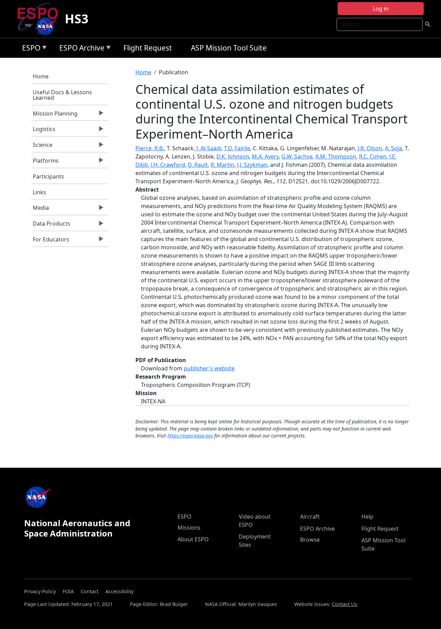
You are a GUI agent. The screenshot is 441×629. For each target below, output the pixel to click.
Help (367, 516)
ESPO (29, 49)
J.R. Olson (370, 148)
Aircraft (310, 516)
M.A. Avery (265, 156)
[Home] (40, 19)
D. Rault (198, 165)
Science (41, 146)
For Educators (50, 241)
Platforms (45, 162)
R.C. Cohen (373, 156)
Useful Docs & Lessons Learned (62, 94)
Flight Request (147, 48)
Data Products (50, 225)
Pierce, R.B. (149, 148)
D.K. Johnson (232, 156)
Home (41, 76)
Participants (48, 176)
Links (39, 192)
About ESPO (193, 539)
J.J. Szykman (252, 165)
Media (40, 209)
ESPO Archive (80, 49)
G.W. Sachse (296, 156)
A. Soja (393, 148)
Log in (381, 8)
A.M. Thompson (335, 156)
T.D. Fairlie (237, 148)
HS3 (77, 18)
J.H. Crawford (168, 165)
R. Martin (222, 165)
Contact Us (344, 604)
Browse (310, 539)
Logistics (43, 130)
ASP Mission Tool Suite (229, 48)
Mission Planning (54, 115)
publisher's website (209, 368)
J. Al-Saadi (208, 148)
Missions (189, 527)
